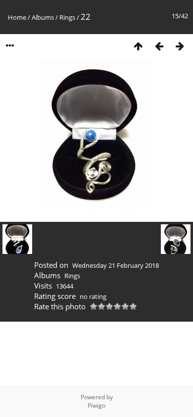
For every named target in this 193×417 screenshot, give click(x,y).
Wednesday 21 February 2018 (115, 265)
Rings (67, 17)
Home (17, 17)
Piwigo (96, 405)
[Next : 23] (179, 45)
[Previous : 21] (158, 45)
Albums (43, 17)
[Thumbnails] (138, 45)
